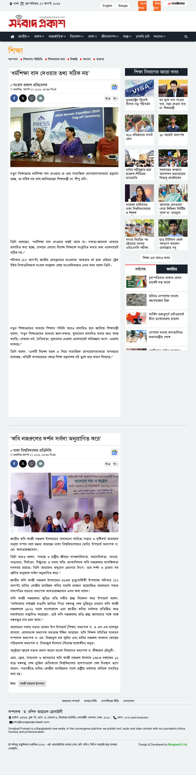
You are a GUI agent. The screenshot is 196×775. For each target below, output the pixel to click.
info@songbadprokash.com (31, 722)
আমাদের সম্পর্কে (70, 701)
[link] (142, 6)
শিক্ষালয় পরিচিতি (32, 59)
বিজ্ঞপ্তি (73, 59)
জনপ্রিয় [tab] (172, 269)
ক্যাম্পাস (13, 59)
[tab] (140, 269)
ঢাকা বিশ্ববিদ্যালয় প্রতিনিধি (32, 450)
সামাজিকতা (178, 4)
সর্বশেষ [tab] (140, 269)
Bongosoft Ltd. (178, 744)
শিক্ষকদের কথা (56, 59)
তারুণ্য (100, 59)
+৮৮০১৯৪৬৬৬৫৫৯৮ (136, 717)
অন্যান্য (87, 59)
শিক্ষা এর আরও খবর (156, 258)
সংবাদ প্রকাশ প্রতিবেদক (30, 85)
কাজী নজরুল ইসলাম (32, 684)
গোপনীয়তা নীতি (110, 701)
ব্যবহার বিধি (90, 701)
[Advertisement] (64, 210)
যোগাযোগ (128, 701)
